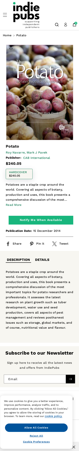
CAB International (36, 158)
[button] (7, 15)
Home (7, 35)
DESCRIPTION (18, 260)
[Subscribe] (70, 379)
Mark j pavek (37, 152)
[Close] (73, 447)
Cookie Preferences (36, 441)
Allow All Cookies (36, 427)
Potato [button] (21, 35)
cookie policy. (53, 416)
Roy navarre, (16, 152)
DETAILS (42, 260)
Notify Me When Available (41, 220)
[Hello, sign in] (65, 24)
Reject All (36, 435)
